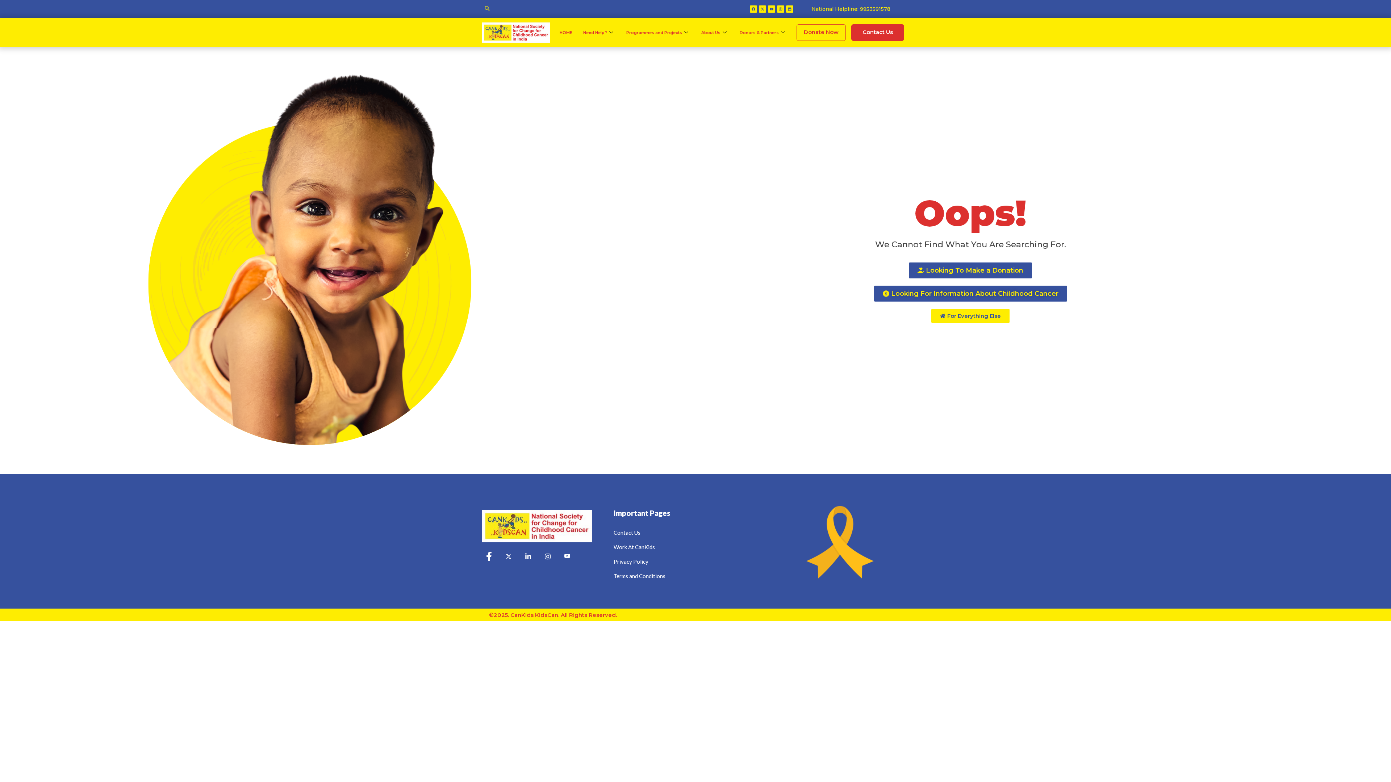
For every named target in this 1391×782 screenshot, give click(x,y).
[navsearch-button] (487, 9)
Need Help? (595, 32)
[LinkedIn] (528, 557)
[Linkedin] (789, 9)
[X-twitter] (762, 9)
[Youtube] (771, 9)
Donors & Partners (759, 32)
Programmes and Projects (654, 32)
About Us (710, 32)
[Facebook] (753, 9)
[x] (508, 557)
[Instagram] (780, 9)
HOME (566, 32)
